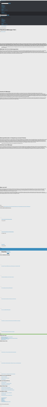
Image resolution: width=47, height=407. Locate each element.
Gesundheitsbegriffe (4, 397)
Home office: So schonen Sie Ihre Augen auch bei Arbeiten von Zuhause (10, 320)
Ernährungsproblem (12, 206)
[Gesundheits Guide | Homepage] (3, 16)
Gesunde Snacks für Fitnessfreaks (5, 387)
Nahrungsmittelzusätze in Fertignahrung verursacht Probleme (9, 338)
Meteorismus (22, 206)
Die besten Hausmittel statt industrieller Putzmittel (7, 331)
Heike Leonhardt (3, 31)
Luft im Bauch (19, 206)
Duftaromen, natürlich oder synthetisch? (6, 392)
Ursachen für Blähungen (27, 206)
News (2, 4)
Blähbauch (5, 206)
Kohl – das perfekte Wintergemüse (5, 309)
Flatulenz (16, 206)
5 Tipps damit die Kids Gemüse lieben (6, 219)
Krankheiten (3, 5)
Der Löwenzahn (3, 379)
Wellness (2, 9)
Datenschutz (3, 399)
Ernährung (2, 7)
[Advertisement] (23, 38)
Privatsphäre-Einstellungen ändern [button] (6, 401)
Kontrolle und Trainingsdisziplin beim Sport (7, 388)
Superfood (4, 22)
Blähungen (8, 206)
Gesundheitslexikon (4, 13)
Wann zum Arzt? (3, 339)
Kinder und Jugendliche (4, 24)
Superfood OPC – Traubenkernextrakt (6, 383)
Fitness (2, 8)
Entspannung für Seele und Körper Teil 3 (6, 395)
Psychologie (3, 6)
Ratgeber (2, 12)
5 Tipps (2, 10)
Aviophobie (3, 244)
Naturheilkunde (3, 20)
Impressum (2, 400)
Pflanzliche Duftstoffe (4, 376)
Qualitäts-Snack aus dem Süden (5, 384)
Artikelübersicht (3, 398)
